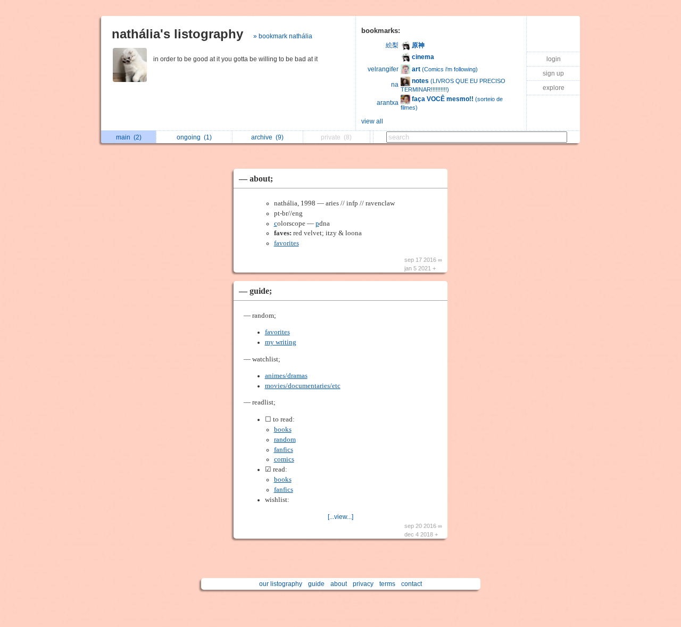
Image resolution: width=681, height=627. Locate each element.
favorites (286, 243)
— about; (256, 179)
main (129, 137)
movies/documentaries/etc (302, 386)
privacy (363, 584)
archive (267, 137)
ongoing (194, 137)
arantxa (387, 102)
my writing (280, 342)
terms (387, 584)
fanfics (283, 449)
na (394, 84)
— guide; (255, 291)
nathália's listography (177, 34)
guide (316, 584)
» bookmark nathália (282, 36)
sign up (553, 73)
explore (553, 88)
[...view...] (340, 517)
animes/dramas (286, 376)
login (553, 59)
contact (411, 584)
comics (284, 459)
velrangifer (383, 69)
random (285, 439)
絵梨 (392, 45)
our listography (280, 584)
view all (372, 121)
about (338, 584)
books (283, 429)
